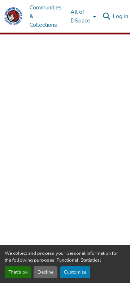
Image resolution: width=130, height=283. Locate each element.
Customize (75, 272)
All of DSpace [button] (80, 16)
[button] (13, 16)
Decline (45, 272)
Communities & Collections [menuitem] (46, 16)
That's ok (18, 272)
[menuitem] (82, 16)
